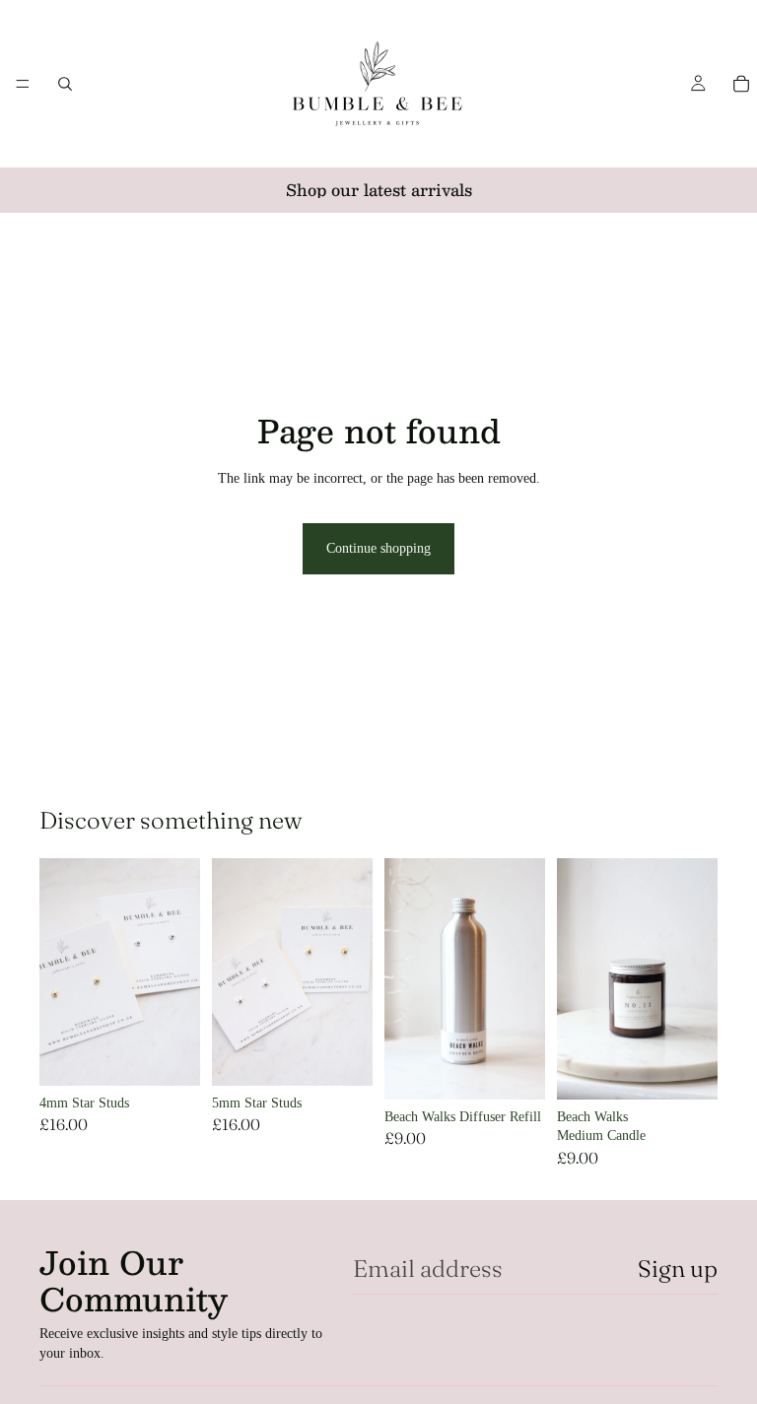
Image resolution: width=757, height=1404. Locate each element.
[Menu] (22, 83)
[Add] (514, 1069)
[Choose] (169, 1055)
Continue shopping (378, 548)
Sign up (678, 1268)
